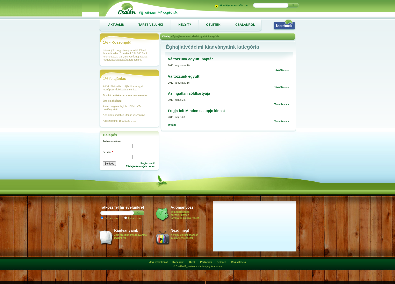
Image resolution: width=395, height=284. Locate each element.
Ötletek (213, 24)
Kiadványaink (126, 230)
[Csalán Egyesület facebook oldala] (284, 24)
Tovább (172, 124)
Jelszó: (108, 152)
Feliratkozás (111, 218)
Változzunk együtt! (184, 76)
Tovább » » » (281, 70)
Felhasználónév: (113, 141)
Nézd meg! (180, 230)
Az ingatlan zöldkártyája (189, 93)
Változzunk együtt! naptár (190, 59)
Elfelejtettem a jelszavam (140, 166)
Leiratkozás (134, 218)
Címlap (166, 36)
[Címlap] (147, 14)
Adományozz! (183, 207)
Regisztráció (148, 163)
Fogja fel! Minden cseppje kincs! (196, 111)
